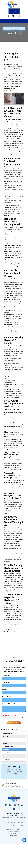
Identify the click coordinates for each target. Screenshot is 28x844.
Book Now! (14, 11)
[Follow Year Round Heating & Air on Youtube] (14, 809)
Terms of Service (13, 826)
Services (11, 28)
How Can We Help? (8, 704)
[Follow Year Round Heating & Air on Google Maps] (6, 805)
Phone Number (7, 697)
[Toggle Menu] (14, 20)
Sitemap (6, 826)
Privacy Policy (20, 826)
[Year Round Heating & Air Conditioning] (14, 798)
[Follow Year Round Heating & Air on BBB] (18, 805)
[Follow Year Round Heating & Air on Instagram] (14, 805)
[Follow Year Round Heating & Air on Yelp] (22, 805)
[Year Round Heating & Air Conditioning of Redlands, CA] (14, 4)
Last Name (5, 682)
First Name (5, 675)
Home (6, 28)
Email (4, 689)
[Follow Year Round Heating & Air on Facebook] (10, 805)
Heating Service (18, 28)
